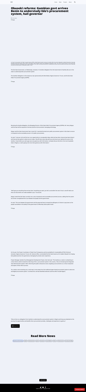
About (70, 2)
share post (16, 326)
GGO (11, 2)
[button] (74, 2)
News (60, 2)
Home (55, 2)
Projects (65, 2)
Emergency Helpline (80, 389)
